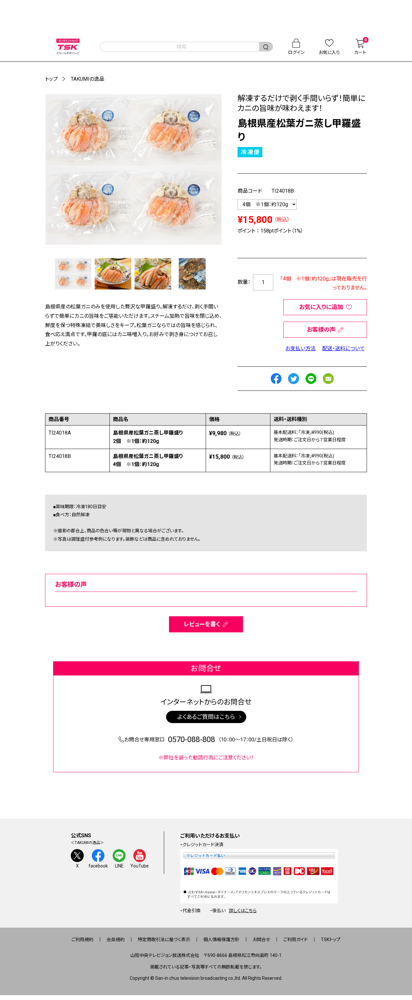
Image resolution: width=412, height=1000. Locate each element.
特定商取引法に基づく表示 (164, 939)
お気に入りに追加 (321, 307)
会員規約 (116, 939)
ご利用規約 (82, 939)
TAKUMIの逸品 (87, 79)
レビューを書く (202, 624)
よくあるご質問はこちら (206, 716)
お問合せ (261, 939)
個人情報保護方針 (221, 939)
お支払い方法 (301, 348)
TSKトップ (331, 939)
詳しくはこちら (243, 910)
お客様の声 (321, 329)
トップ (51, 79)
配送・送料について (343, 348)
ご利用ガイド (295, 939)
